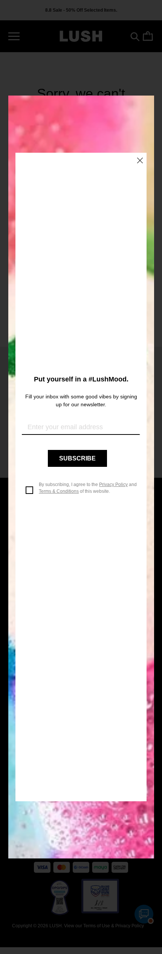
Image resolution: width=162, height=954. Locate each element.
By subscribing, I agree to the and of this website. (88, 488)
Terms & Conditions (59, 491)
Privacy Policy (113, 484)
